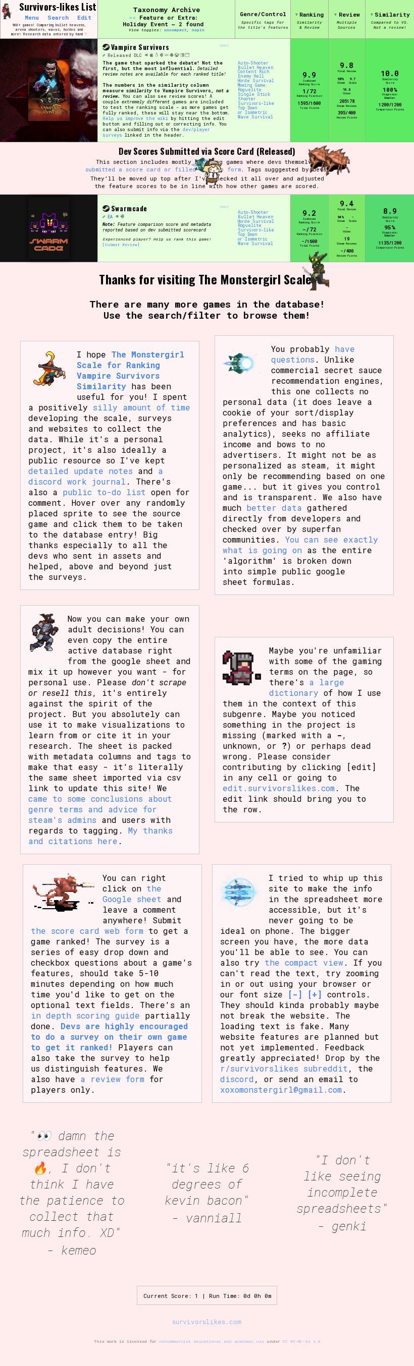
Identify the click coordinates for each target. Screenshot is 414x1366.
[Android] (172, 55)
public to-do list (104, 492)
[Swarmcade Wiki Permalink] (103, 216)
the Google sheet (132, 893)
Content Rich (254, 72)
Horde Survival (256, 81)
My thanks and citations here (100, 835)
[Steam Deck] (162, 55)
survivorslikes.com (207, 1322)
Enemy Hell (251, 76)
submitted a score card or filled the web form (163, 169)
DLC (138, 55)
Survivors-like (256, 103)
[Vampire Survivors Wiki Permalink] (103, 55)
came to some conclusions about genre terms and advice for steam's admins (100, 809)
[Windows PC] (146, 55)
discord (237, 1079)
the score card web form (87, 930)
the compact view (304, 962)
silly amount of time (141, 407)
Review (349, 14)
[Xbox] (177, 55)
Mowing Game (252, 85)
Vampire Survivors (140, 47)
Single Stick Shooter (254, 96)
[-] (295, 994)
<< (132, 17)
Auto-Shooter (253, 63)
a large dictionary (306, 687)
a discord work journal (95, 476)
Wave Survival (255, 117)
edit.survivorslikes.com (279, 788)
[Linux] (156, 55)
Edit (84, 18)
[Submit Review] (121, 244)
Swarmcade (129, 208)
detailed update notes (80, 470)
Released (119, 55)
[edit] (224, 45)
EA (110, 216)
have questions (313, 354)
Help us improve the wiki (135, 118)
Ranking (311, 14)
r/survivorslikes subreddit (284, 1068)
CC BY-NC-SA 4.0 (302, 1341)
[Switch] (182, 55)
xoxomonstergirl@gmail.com (281, 1089)
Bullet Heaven (256, 68)
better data (274, 507)
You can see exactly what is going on (300, 544)
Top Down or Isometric (253, 110)
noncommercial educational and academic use (211, 1341)
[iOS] (167, 55)
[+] (314, 994)
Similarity (392, 14)
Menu (32, 18)
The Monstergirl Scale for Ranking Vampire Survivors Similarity (130, 370)
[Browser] (187, 55)
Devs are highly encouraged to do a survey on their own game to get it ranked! (109, 1036)
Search (58, 18)
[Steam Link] (105, 47)
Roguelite (250, 90)
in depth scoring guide (85, 1015)
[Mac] (151, 55)
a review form (112, 1079)
